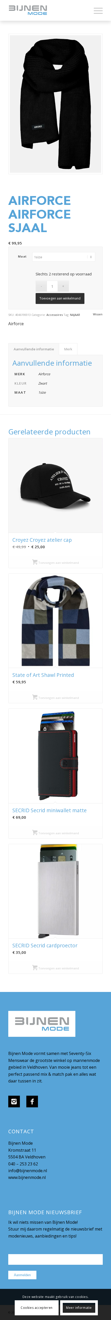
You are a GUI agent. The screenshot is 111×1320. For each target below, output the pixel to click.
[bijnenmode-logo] (46, 10)
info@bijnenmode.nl (27, 1170)
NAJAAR (75, 315)
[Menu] (96, 10)
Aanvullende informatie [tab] (34, 349)
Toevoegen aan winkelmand (60, 298)
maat (22, 256)
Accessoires (54, 315)
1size (42, 392)
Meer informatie (79, 1307)
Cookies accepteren (37, 1307)
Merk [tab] (68, 349)
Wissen (97, 314)
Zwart (42, 383)
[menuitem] (96, 10)
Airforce (16, 323)
